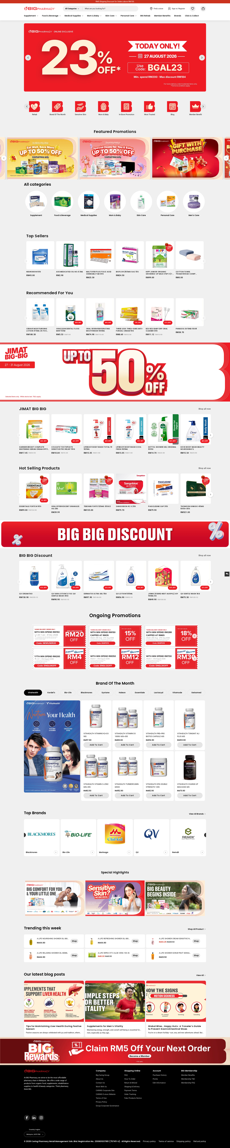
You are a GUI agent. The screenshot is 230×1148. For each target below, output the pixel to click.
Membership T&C (188, 1079)
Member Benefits (188, 1075)
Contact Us (100, 1083)
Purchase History (160, 1075)
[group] (36, 205)
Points (155, 1079)
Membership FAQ (188, 1083)
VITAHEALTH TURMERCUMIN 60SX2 (127, 785)
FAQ (126, 1075)
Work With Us (101, 1087)
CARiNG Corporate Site (105, 1090)
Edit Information (159, 1083)
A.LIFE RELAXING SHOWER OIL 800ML (52, 953)
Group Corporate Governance (107, 1106)
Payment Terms (130, 1090)
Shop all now (204, 409)
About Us (99, 1079)
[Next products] (203, 261)
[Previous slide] (3, 158)
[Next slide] (226, 158)
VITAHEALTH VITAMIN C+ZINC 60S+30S (96, 785)
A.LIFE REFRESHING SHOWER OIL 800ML (113, 939)
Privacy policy (149, 1141)
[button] (31, 15)
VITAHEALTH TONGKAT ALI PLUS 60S (188, 734)
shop (74, 941)
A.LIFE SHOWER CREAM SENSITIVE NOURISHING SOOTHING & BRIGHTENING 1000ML (175, 939)
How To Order (129, 1079)
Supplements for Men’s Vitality (105, 1026)
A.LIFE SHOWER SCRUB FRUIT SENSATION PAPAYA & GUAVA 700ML (175, 953)
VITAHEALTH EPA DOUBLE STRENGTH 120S (156, 785)
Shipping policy (183, 1141)
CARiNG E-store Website (105, 1094)
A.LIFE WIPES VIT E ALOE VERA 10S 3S (113, 953)
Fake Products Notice (133, 1098)
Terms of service (166, 1141)
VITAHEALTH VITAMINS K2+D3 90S (96, 734)
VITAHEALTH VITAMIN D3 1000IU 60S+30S (125, 734)
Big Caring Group (102, 1075)
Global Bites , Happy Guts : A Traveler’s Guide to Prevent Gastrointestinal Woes (174, 1027)
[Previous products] (26, 261)
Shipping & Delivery (132, 1087)
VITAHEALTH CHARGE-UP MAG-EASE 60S (187, 785)
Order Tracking (130, 1094)
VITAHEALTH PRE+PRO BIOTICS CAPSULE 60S (155, 734)
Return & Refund (130, 1083)
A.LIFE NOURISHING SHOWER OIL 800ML (52, 939)
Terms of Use (101, 1098)
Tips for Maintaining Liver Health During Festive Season (53, 1027)
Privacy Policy (101, 1102)
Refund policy (199, 1141)
